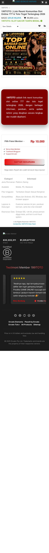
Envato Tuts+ (14, 324)
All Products (26, 324)
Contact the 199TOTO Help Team (24, 224)
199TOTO (4, 8)
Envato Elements (16, 322)
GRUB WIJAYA (14, 17)
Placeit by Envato (32, 322)
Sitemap (36, 324)
